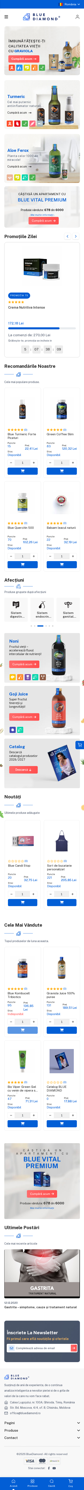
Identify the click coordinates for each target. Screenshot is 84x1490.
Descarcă (21, 769)
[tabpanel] (16, 610)
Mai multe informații (42, 1208)
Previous (67, 236)
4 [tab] (44, 626)
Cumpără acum (21, 58)
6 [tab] (52, 626)
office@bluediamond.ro (25, 1413)
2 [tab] (34, 626)
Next (76, 236)
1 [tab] (31, 626)
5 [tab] (49, 626)
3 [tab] (38, 626)
